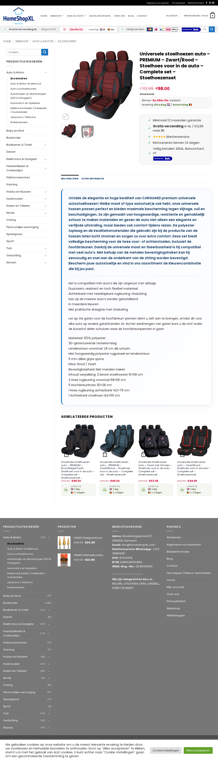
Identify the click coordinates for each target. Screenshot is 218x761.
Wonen (11, 262)
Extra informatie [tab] (93, 178)
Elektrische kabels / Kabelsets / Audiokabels (28, 110)
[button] (199, 15)
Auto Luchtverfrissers (23, 88)
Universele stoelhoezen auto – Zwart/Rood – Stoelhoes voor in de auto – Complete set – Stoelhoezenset (194, 468)
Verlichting (13, 255)
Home (43, 16)
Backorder (13, 137)
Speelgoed (14, 234)
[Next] (126, 85)
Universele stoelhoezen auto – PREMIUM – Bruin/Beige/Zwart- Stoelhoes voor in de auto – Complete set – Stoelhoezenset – (78, 469)
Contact (142, 16)
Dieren (11, 152)
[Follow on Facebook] (207, 3)
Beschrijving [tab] (70, 178)
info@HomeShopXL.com (138, 545)
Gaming (11, 184)
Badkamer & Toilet (19, 145)
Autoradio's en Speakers (25, 103)
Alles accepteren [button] (198, 750)
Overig (11, 220)
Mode (10, 213)
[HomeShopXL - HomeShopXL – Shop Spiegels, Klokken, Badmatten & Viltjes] (18, 15)
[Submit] (212, 29)
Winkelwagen (176, 615)
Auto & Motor (42, 41)
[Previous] (68, 85)
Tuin (9, 248)
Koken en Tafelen (18, 206)
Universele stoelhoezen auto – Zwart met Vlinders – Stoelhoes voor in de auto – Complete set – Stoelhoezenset (155, 468)
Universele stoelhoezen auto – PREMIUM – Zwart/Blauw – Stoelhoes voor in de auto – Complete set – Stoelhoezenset (116, 468)
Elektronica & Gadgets (21, 159)
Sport (10, 241)
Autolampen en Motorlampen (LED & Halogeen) (28, 95)
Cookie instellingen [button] (166, 750)
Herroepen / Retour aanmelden (189, 573)
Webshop (21, 41)
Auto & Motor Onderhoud (25, 83)
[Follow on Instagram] (210, 3)
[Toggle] (45, 72)
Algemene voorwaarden (157, 2)
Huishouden (14, 198)
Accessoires (67, 41)
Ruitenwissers (19, 122)
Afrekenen (174, 537)
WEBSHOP (55, 16)
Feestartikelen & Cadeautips (17, 168)
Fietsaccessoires (18, 177)
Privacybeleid (178, 2)
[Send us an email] (213, 3)
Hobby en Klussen (18, 191)
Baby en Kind (15, 130)
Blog (131, 16)
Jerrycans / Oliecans (23, 117)
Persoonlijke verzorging (22, 227)
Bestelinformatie (196, 2)
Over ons (119, 16)
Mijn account (75, 16)
